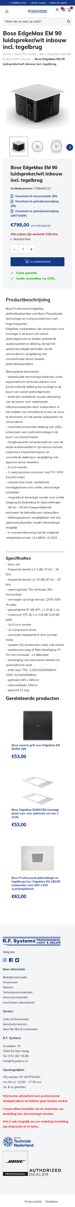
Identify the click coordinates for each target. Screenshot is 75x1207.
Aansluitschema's (15, 1024)
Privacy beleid (33, 1201)
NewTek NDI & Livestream (20, 1029)
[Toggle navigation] (7, 11)
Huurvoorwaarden (15, 997)
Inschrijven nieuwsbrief (18, 1002)
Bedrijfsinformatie (15, 977)
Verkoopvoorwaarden (17, 992)
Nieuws (8, 987)
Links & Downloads (16, 1019)
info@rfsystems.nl (15, 1061)
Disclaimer (51, 1201)
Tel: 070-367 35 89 (15, 1056)
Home (7, 54)
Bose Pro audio (25, 54)
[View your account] (57, 9)
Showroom (10, 982)
